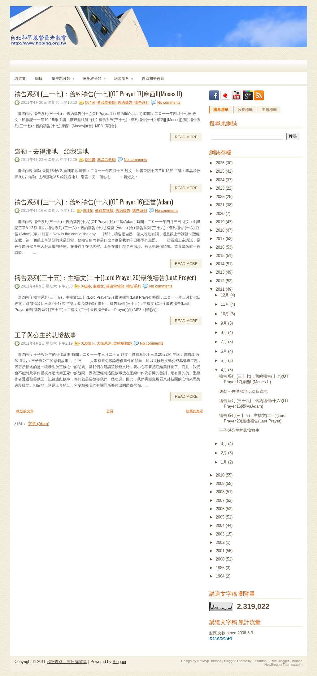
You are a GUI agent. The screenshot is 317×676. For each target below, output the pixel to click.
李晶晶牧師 (106, 159)
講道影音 (123, 78)
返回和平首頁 (153, 78)
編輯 (38, 78)
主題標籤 (269, 109)
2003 (221, 534)
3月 (224, 443)
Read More (186, 137)
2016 (221, 247)
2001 (221, 550)
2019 (221, 222)
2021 (221, 205)
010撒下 (88, 343)
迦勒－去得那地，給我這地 (52, 151)
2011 (221, 289)
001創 (88, 210)
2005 (221, 517)
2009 (221, 483)
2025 (221, 171)
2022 (221, 196)
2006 (221, 508)
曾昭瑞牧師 (122, 343)
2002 (221, 542)
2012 (221, 281)
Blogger (119, 661)
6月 (224, 351)
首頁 (109, 411)
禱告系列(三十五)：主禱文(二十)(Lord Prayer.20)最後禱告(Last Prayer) (105, 277)
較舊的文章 (194, 411)
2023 (221, 188)
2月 (224, 453)
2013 (221, 272)
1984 (221, 576)
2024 (221, 180)
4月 (224, 369)
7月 (224, 341)
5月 (224, 360)
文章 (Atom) (38, 423)
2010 (221, 475)
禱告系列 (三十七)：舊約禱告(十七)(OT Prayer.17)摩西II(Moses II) (98, 93)
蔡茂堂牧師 (106, 102)
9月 (224, 323)
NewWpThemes (209, 661)
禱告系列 (141, 102)
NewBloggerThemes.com (283, 664)
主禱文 (98, 286)
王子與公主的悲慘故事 (45, 334)
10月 (225, 314)
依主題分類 (63, 78)
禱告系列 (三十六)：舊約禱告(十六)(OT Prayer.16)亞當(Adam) (94, 202)
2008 (221, 491)
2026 (221, 163)
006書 (90, 159)
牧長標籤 (245, 109)
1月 (224, 462)
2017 (221, 238)
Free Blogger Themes (286, 661)
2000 (221, 559)
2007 (221, 500)
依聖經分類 (94, 78)
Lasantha (260, 661)
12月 (225, 295)
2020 (221, 213)
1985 (221, 567)
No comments (168, 102)
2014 (221, 264)
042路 (86, 286)
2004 (221, 525)
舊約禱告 (125, 102)
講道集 (20, 78)
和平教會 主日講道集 (67, 661)
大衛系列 (104, 343)
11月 (225, 304)
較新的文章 (24, 411)
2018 (221, 230)
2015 (221, 255)
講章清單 (221, 109)
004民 (90, 102)
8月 (224, 332)
